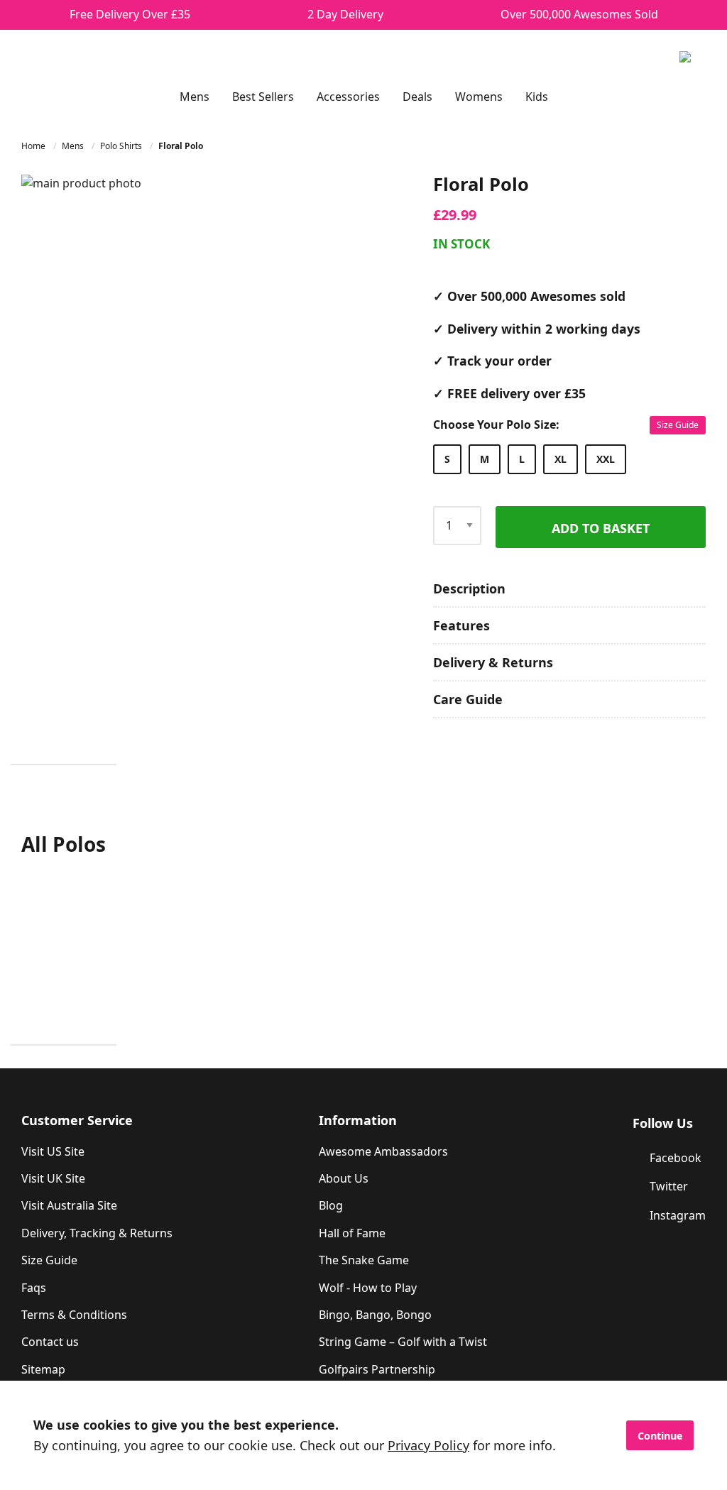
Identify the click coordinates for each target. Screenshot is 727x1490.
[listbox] (566, 459)
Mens (74, 146)
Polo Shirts (122, 146)
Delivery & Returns (493, 662)
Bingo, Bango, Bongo (375, 1314)
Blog (331, 1205)
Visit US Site (52, 1151)
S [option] (447, 459)
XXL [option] (605, 459)
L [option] (522, 459)
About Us (343, 1178)
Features (461, 625)
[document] (363, 1435)
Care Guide (468, 699)
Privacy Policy (428, 1445)
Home (34, 146)
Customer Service (77, 1120)
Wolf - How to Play (368, 1287)
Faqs (33, 1287)
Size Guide (678, 425)
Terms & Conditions (74, 1314)
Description (469, 588)
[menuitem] (194, 96)
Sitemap (43, 1369)
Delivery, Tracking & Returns (97, 1233)
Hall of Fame (352, 1233)
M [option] (484, 459)
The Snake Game (364, 1260)
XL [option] (560, 459)
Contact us (50, 1341)
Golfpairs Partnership (377, 1369)
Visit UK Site (53, 1178)
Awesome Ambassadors (383, 1151)
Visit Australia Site (69, 1205)
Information (358, 1120)
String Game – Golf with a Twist (403, 1341)
